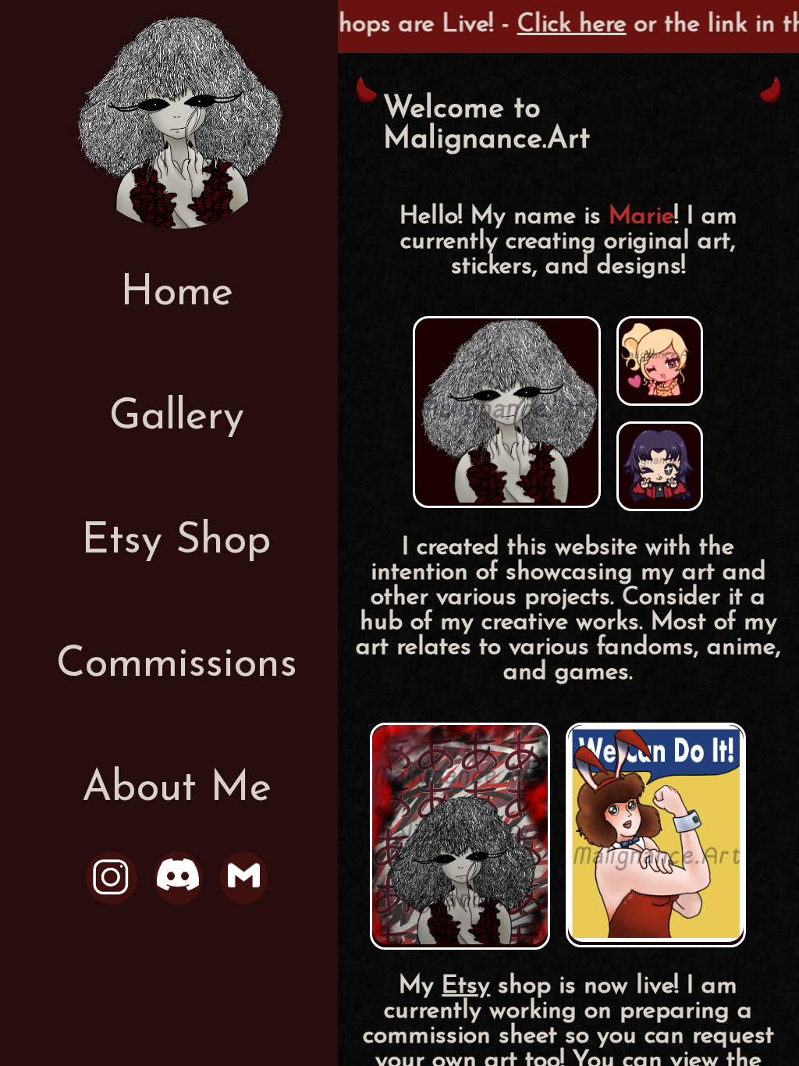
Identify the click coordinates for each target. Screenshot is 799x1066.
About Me (177, 789)
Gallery (176, 417)
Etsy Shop (176, 542)
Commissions (176, 665)
